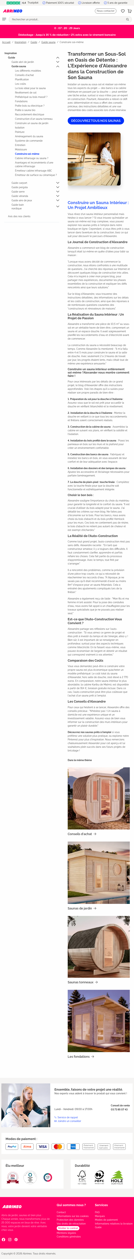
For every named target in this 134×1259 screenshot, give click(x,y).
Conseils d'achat (24, 75)
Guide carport (19, 183)
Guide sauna (19, 66)
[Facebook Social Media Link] (3, 1239)
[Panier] (129, 11)
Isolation (19, 127)
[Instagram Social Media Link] (10, 1239)
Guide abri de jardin (23, 62)
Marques (100, 1216)
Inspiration (11, 53)
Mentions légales (66, 1233)
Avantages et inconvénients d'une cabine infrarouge (34, 164)
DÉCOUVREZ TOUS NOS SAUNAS (96, 121)
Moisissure (21, 149)
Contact (61, 1212)
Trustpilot (32, 2)
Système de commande (29, 140)
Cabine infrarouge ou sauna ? (31, 158)
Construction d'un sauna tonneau (34, 118)
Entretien (20, 145)
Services (101, 1205)
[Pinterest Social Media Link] (16, 1239)
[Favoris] (123, 11)
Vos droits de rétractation (71, 1223)
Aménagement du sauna (29, 136)
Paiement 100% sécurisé (60, 2)
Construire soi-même (27, 153)
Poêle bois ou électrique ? (29, 105)
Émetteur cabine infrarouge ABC (33, 170)
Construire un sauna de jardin (31, 123)
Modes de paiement (106, 1219)
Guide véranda (20, 196)
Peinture (19, 132)
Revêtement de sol (25, 92)
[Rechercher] (128, 19)
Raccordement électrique (29, 114)
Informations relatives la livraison (114, 1223)
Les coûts (20, 83)
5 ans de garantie (117, 2)
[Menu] (4, 19)
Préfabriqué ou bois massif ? (31, 97)
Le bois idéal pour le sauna (30, 88)
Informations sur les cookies (73, 1216)
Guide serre (18, 191)
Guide (11, 57)
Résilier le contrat (68, 1228)
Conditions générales (69, 1236)
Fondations (21, 101)
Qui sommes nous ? (71, 1205)
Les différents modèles (28, 70)
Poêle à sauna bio (25, 110)
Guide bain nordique (18, 206)
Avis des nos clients (19, 216)
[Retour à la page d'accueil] (12, 11)
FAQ (97, 1212)
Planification (22, 79)
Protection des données (70, 1219)
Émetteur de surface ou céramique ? (36, 175)
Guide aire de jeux (22, 200)
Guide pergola (20, 187)
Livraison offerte (91, 2)
